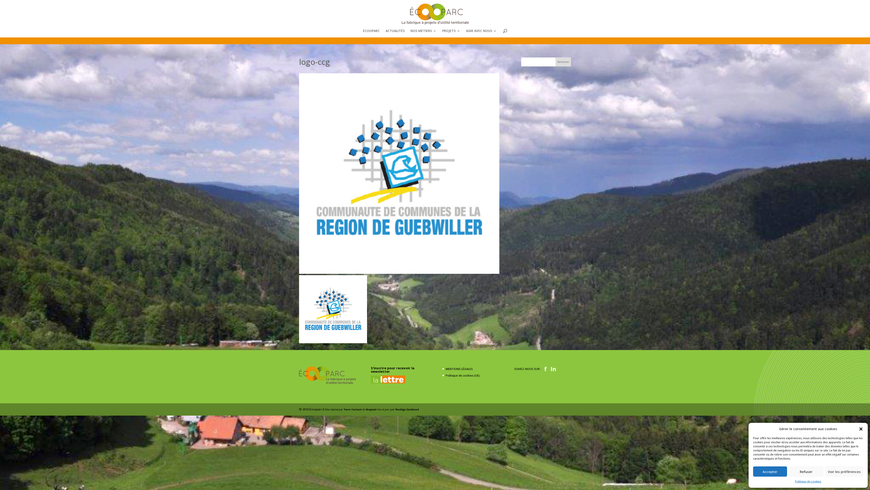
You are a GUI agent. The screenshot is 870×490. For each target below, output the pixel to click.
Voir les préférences (844, 471)
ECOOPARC (371, 31)
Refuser (806, 471)
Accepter (770, 471)
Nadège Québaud (407, 409)
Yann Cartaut (353, 409)
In (553, 369)
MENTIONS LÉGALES (459, 369)
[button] (861, 429)
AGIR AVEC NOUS (479, 31)
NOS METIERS (421, 31)
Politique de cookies (808, 481)
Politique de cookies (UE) (463, 375)
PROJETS (449, 31)
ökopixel (371, 409)
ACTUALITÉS (395, 31)
